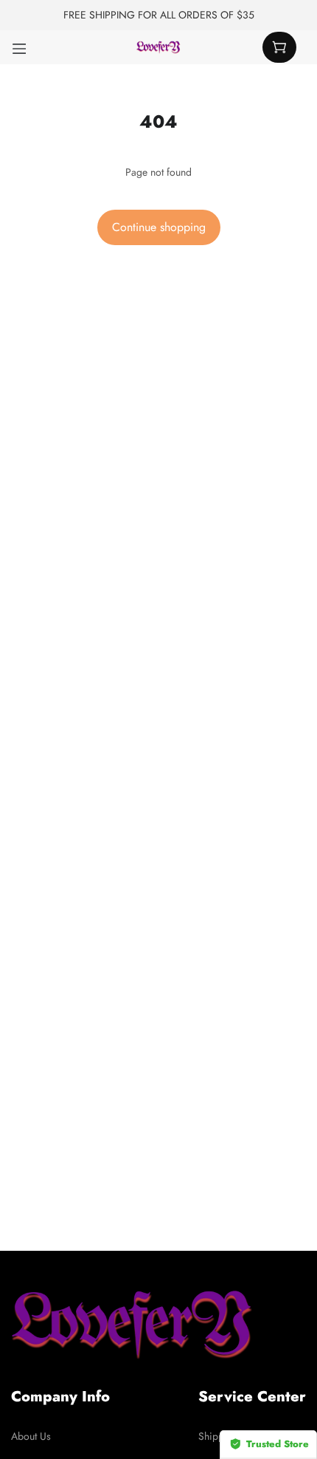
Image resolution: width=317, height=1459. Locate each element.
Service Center (252, 1396)
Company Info (60, 1396)
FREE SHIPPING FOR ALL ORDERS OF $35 (158, 14)
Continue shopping (159, 227)
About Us (31, 1436)
